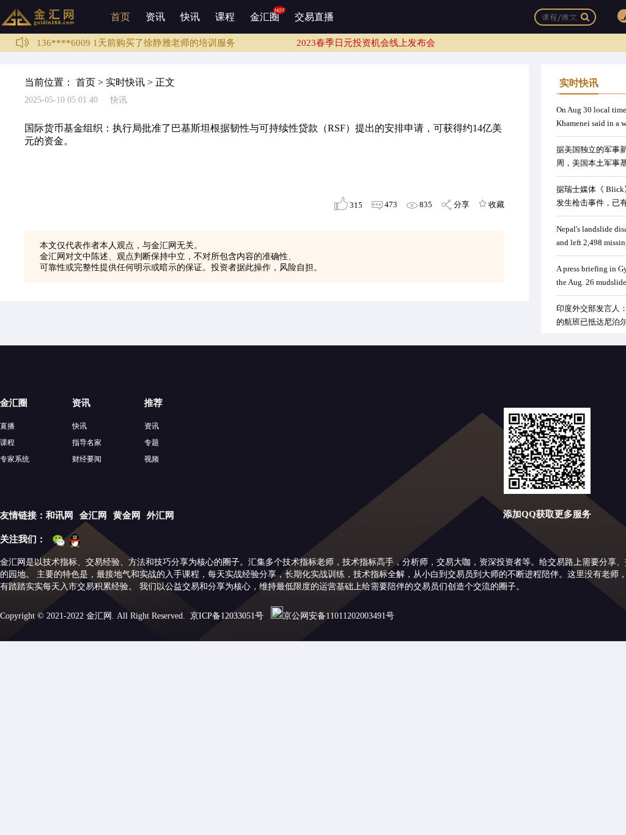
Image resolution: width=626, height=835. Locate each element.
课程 (225, 17)
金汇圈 (264, 17)
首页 (120, 17)
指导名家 (86, 442)
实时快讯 (125, 82)
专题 (151, 442)
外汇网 (160, 515)
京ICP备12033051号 (226, 615)
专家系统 (14, 459)
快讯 (190, 17)
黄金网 (127, 515)
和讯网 (59, 515)
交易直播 (314, 17)
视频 (151, 459)
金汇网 (93, 515)
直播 (7, 426)
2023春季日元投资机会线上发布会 (365, 43)
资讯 (155, 17)
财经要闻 (86, 459)
